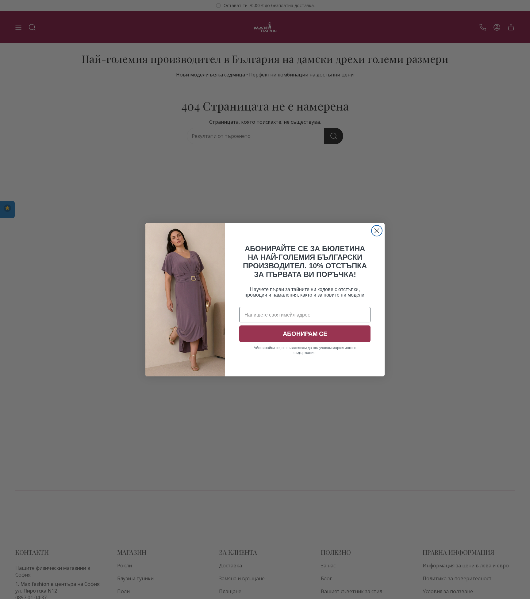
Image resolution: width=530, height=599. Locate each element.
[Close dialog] (376, 230)
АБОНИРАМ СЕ (305, 333)
